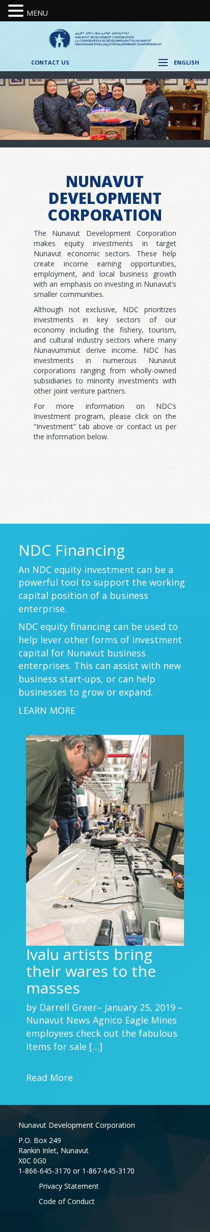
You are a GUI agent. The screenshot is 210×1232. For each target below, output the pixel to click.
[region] (105, 109)
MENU (37, 13)
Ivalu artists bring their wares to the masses (91, 971)
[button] (17, 11)
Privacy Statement (69, 1186)
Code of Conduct (67, 1201)
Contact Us (50, 62)
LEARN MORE (46, 710)
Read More (49, 1077)
